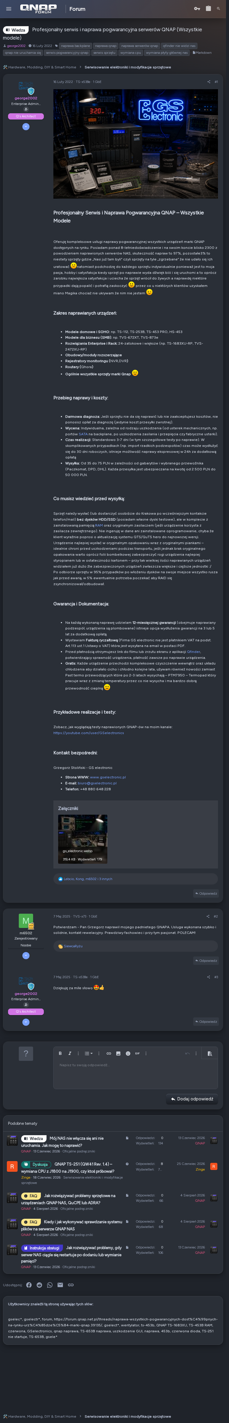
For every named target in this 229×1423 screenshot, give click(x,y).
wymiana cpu (130, 53)
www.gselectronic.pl (108, 777)
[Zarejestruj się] (208, 8)
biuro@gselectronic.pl (97, 783)
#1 (216, 82)
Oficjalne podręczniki (79, 1151)
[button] (9, 9)
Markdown (204, 53)
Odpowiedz (208, 893)
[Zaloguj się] (197, 8)
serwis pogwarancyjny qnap (67, 53)
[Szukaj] (218, 9)
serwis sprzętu (104, 53)
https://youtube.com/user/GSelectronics (88, 733)
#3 (216, 977)
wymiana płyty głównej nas (167, 53)
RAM (99, 525)
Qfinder (193, 651)
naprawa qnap (105, 46)
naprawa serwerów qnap (139, 46)
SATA (83, 434)
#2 (216, 916)
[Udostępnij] (209, 81)
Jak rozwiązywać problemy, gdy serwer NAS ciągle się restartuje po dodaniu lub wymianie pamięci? (71, 1254)
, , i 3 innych (88, 879)
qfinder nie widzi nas (179, 46)
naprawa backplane (75, 46)
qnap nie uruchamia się (23, 53)
